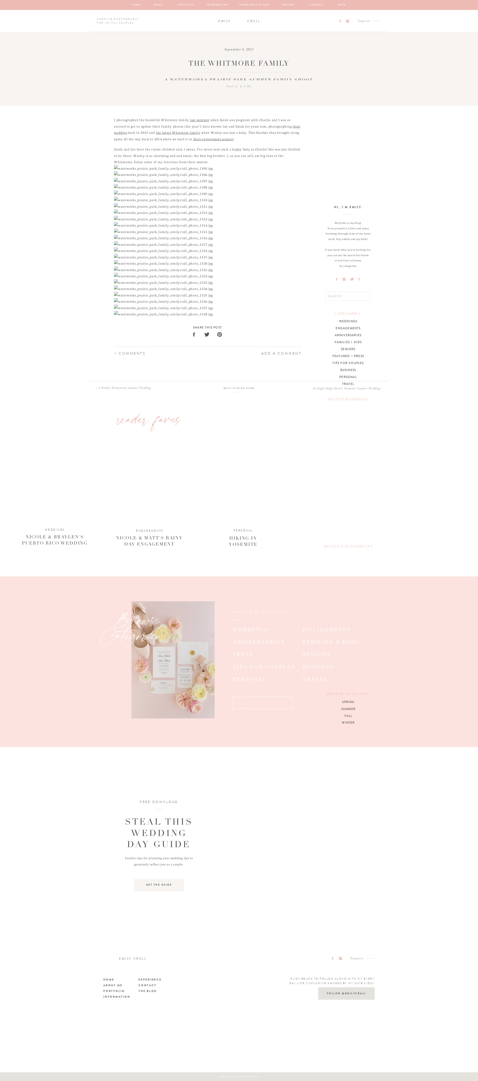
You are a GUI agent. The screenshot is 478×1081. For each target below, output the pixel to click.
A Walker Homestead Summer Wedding (124, 388)
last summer (199, 119)
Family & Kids (239, 86)
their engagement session (213, 139)
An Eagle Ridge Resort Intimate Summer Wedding (346, 388)
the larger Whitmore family (178, 132)
